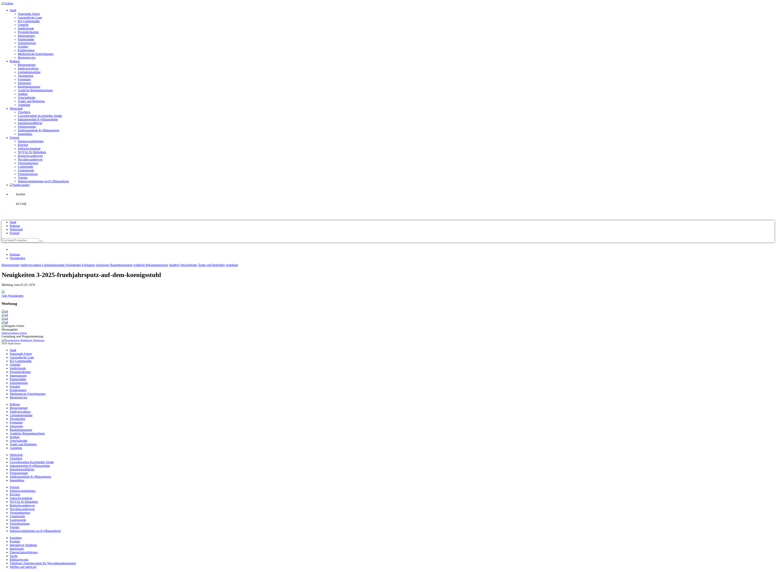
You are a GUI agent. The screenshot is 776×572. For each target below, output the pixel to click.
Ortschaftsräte (26, 97)
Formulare (24, 79)
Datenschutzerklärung (24, 552)
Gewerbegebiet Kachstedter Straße (40, 115)
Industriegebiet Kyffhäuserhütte (38, 119)
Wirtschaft (16, 108)
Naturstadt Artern (29, 14)
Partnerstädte (26, 39)
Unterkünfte (25, 166)
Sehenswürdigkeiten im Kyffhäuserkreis (43, 181)
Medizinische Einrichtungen (36, 54)
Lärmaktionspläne (29, 72)
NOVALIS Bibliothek (32, 152)
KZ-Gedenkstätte (29, 21)
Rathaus (15, 61)
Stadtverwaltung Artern (14, 332)
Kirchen (23, 145)
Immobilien (25, 134)
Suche (14, 556)
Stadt (13, 10)
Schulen (23, 46)
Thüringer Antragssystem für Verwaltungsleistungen (43, 563)
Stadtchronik (26, 28)
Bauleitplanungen (29, 86)
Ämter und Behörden (31, 101)
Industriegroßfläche (30, 123)
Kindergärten (26, 50)
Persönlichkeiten (28, 32)
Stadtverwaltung (28, 68)
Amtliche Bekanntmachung (35, 90)
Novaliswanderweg (30, 159)
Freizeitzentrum (28, 174)
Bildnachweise (19, 559)
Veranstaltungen (28, 163)
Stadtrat (22, 94)
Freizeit (14, 137)
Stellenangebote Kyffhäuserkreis (38, 130)
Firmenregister (27, 126)
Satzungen (24, 83)
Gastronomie (26, 170)
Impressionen (26, 35)
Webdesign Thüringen (32, 340)
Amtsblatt (24, 105)
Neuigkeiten (25, 75)
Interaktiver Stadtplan (23, 545)
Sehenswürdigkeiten (31, 141)
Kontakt (15, 541)
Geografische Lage (30, 17)
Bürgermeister (27, 65)
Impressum (17, 548)
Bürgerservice (27, 57)
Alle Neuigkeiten (12, 295)
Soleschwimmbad (29, 148)
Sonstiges (16, 537)
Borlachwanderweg (30, 156)
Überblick (24, 112)
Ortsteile (23, 24)
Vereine (22, 177)
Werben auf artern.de (23, 567)
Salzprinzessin (27, 43)
